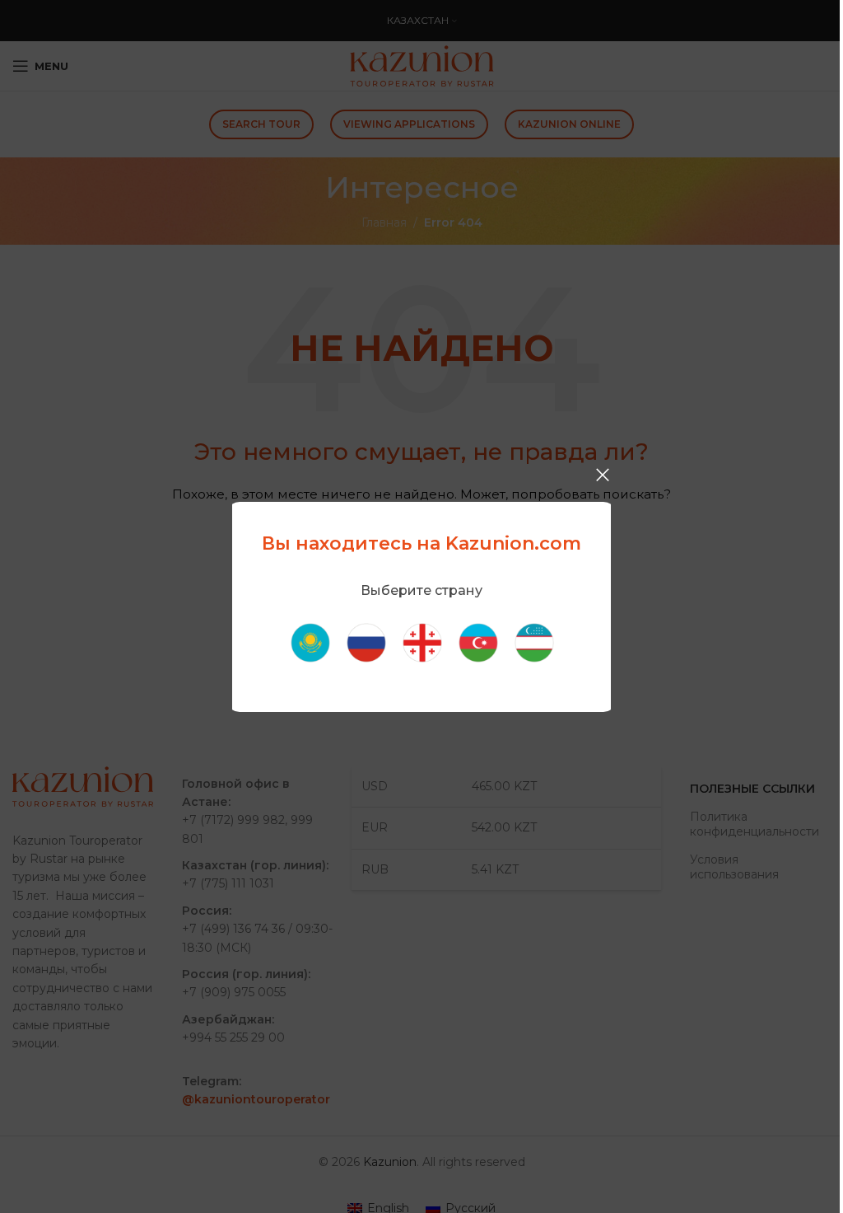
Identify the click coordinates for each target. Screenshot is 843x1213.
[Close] (602, 474)
